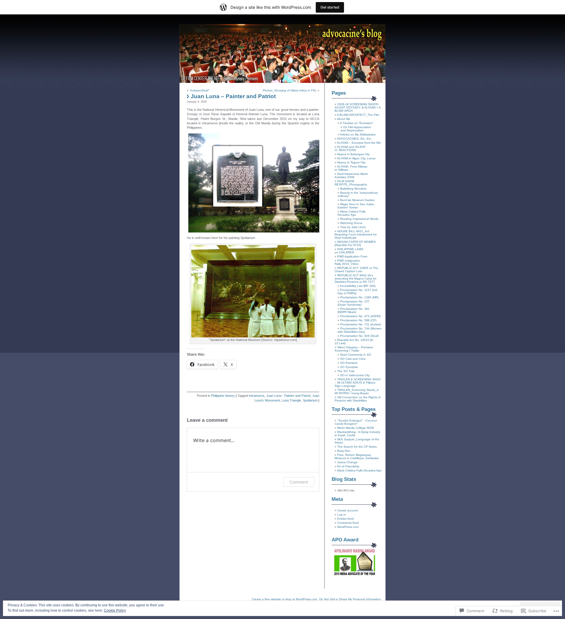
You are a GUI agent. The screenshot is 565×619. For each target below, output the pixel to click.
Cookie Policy (115, 610)
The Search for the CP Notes (357, 446)
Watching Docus (351, 223)
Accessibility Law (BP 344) (357, 285)
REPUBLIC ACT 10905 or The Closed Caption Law (356, 269)
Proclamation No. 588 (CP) (358, 320)
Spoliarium (310, 400)
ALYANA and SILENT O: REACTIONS (350, 148)
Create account (347, 510)
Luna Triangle (291, 400)
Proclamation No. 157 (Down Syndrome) (354, 303)
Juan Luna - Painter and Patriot (288, 395)
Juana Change (347, 462)
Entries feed (345, 518)
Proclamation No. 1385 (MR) (359, 297)
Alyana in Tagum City (351, 162)
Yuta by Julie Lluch (353, 227)
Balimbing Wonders (353, 188)
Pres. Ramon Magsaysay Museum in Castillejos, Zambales (357, 456)
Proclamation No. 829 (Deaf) (359, 335)
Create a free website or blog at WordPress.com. (285, 599)
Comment (299, 481)
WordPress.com (347, 526)
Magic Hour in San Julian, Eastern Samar (356, 206)
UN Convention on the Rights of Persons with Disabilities (357, 399)
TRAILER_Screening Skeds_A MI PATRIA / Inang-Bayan (356, 391)
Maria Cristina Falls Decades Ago (351, 213)
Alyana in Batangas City (353, 154)
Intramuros (257, 395)
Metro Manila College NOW (355, 427)
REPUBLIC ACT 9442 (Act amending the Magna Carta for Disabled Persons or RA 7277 (355, 278)
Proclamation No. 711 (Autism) (360, 324)
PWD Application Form (352, 256)
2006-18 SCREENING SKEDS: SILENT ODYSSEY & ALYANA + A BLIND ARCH (357, 107)
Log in (341, 514)
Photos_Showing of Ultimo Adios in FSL (290, 90)
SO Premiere (349, 362)
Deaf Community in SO (355, 354)
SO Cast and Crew (352, 358)
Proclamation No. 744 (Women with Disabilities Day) (360, 330)
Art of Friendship (348, 466)
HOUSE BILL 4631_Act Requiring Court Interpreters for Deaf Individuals (356, 234)
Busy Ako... (345, 450)
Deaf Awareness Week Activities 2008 (351, 175)
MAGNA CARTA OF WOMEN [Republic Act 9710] (355, 243)
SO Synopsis (349, 367)
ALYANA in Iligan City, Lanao (356, 158)
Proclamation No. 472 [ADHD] (360, 316)
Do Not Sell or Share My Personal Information (350, 599)
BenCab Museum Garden (357, 200)
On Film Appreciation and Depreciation (355, 129)
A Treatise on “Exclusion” (356, 123)
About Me (343, 119)
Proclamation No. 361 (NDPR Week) (354, 310)
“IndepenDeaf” (199, 90)
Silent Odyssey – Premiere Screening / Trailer (354, 349)
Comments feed (348, 522)
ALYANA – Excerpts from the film (359, 142)
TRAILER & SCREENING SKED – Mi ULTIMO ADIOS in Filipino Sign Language (357, 382)
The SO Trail (345, 371)
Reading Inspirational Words (359, 218)
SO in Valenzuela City (355, 375)
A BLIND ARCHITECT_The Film (358, 114)
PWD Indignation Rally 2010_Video (347, 262)
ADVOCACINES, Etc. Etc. (354, 138)
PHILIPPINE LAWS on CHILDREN (349, 250)
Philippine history (223, 395)
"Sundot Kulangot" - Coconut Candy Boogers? (356, 422)
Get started (329, 7)
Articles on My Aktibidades (357, 134)
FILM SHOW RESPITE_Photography (351, 183)
